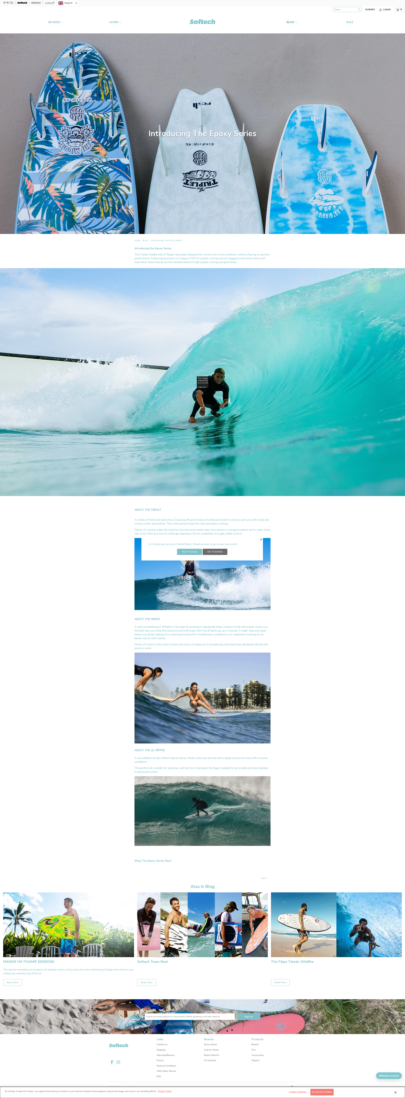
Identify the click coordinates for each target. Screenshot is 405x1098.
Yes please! (189, 552)
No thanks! (215, 552)
